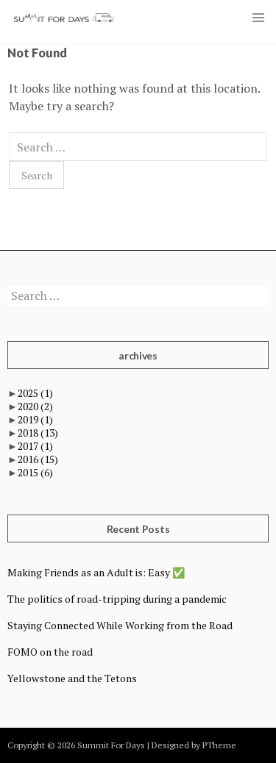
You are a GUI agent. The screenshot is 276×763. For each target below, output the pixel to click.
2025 (35, 393)
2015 (35, 472)
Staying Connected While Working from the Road (120, 625)
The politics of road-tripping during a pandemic (117, 599)
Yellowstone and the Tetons (72, 678)
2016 (38, 459)
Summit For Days (63, 18)
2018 (38, 433)
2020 (35, 406)
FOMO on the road (50, 652)
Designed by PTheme (194, 745)
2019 (35, 419)
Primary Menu (258, 17)
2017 (35, 446)
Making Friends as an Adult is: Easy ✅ (96, 572)
